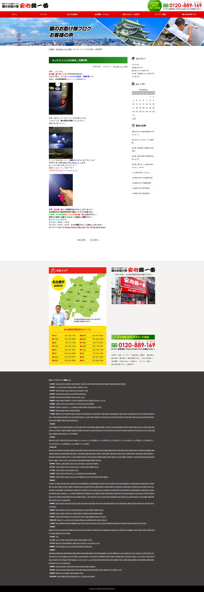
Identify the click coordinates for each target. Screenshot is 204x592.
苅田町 (125, 560)
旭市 (67, 420)
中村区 (70, 292)
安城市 (64, 493)
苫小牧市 (88, 384)
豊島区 (98, 427)
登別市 (103, 384)
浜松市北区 (68, 503)
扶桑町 (145, 497)
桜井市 (91, 513)
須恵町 (149, 560)
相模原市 (79, 457)
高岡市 (62, 467)
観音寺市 (58, 543)
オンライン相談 (145, 361)
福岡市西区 (84, 553)
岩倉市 (119, 497)
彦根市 (62, 510)
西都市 (67, 573)
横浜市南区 (92, 453)
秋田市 (67, 394)
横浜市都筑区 (147, 450)
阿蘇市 (96, 570)
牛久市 (76, 404)
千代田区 (107, 427)
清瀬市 (80, 430)
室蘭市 (107, 384)
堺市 (120, 523)
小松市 (67, 470)
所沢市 (66, 440)
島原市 (83, 566)
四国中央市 (88, 546)
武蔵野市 (69, 430)
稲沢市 (108, 497)
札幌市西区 (113, 384)
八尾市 (99, 523)
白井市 (112, 417)
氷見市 (58, 467)
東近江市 (82, 510)
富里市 (77, 417)
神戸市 (56, 530)
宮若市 (96, 560)
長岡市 (58, 463)
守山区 (91, 283)
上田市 (76, 477)
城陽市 (92, 517)
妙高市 (83, 463)
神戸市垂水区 (112, 530)
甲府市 (67, 473)
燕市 (91, 463)
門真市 (144, 523)
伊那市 (101, 477)
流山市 (142, 414)
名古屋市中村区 (77, 487)
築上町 (68, 563)
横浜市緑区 (84, 453)
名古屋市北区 (68, 490)
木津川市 (103, 517)
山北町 (79, 460)
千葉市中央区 (123, 414)
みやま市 (79, 560)
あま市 (59, 500)
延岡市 (58, 573)
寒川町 (51, 460)
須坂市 (67, 477)
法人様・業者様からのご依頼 (141, 73)
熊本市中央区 (75, 570)
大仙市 (72, 394)
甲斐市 (62, 473)
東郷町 (59, 497)
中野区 (126, 427)
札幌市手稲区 (121, 384)
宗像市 (112, 556)
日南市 (81, 573)
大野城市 (117, 556)
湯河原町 (98, 460)
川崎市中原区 (121, 453)
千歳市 (83, 384)
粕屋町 (116, 560)
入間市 (62, 440)
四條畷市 (74, 523)
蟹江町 (68, 500)
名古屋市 (51, 483)
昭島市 (56, 434)
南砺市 (92, 467)
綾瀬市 (105, 457)
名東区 (97, 292)
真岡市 (85, 407)
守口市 (139, 523)
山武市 (144, 417)
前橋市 (62, 410)
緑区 (90, 310)
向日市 (72, 517)
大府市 (136, 493)
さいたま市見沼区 (102, 440)
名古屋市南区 (144, 490)
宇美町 (120, 560)
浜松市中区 (99, 503)
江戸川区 (75, 427)
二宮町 (60, 460)
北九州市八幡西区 (112, 553)
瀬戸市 (127, 493)
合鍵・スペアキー (124, 355)
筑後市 (65, 560)
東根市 (69, 397)
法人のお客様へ (147, 358)
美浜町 (84, 497)
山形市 (78, 397)
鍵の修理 (150, 355)
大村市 (69, 566)
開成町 (84, 460)
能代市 (62, 394)
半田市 (146, 493)
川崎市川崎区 (105, 453)
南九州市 (87, 576)
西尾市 (74, 493)
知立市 (59, 493)
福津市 (56, 560)
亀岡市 (67, 517)
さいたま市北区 (114, 440)
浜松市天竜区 (60, 503)
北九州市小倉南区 (123, 553)
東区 (82, 290)
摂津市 (135, 523)
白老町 (98, 384)
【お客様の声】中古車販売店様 (142, 178)
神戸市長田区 (95, 530)
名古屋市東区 (106, 490)
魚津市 (72, 467)
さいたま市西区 (135, 440)
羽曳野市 (109, 523)
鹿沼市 (76, 407)
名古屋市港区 (117, 487)
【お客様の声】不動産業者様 (141, 183)
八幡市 (87, 517)
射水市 (76, 467)
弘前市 (75, 387)
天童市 (73, 397)
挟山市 (71, 440)
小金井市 (93, 430)
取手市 (81, 404)
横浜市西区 (65, 453)
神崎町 (59, 420)
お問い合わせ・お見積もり (128, 361)
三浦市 (74, 457)
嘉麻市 (74, 560)
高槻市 (69, 523)
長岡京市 (77, 517)
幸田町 (64, 497)
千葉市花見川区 (87, 414)
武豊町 (79, 497)
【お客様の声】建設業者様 (141, 193)
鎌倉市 (64, 457)
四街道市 (78, 414)
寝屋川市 (63, 523)
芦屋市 (53, 533)
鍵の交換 (135, 355)
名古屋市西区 (144, 483)
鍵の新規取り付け (134, 358)
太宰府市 (128, 556)
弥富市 (54, 500)
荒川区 (60, 427)
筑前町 (144, 560)
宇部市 (76, 540)
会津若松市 (80, 400)
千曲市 (72, 477)
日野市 (149, 430)
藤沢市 (114, 457)
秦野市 (125, 457)
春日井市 (93, 497)
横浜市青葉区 (71, 450)
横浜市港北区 (113, 450)
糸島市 (108, 556)
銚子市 (76, 420)
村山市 (58, 397)
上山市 (83, 397)
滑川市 (67, 467)
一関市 (86, 390)
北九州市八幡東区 (61, 556)
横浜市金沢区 (96, 450)
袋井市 (54, 507)
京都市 (58, 517)
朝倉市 (51, 560)
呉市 (57, 537)
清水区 (117, 503)
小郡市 (143, 556)
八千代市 (87, 417)
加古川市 (63, 533)
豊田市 (112, 493)
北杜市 (58, 473)
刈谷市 (93, 493)
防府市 (81, 540)
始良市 (59, 576)
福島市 (62, 400)
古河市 (67, 404)
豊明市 (98, 493)
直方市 (152, 556)
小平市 (105, 430)
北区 (80, 285)
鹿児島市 (74, 576)
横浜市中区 (58, 453)
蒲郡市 (79, 493)
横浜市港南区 (104, 450)
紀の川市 (72, 520)
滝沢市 (58, 390)
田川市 (60, 560)
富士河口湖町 (87, 473)
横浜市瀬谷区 (129, 450)
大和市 (89, 457)
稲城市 (125, 430)
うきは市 (90, 560)
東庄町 (71, 420)
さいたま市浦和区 (63, 444)
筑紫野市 (102, 556)
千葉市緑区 (130, 414)
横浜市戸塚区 (138, 450)
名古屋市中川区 (104, 483)
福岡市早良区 (77, 553)
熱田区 (78, 301)
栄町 (130, 417)
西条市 (76, 546)
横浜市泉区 (87, 450)
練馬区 (121, 427)
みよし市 (69, 493)
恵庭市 (78, 384)
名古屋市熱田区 (124, 483)
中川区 (69, 299)
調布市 (59, 430)
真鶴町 (93, 460)
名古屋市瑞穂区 (124, 490)
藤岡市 (78, 410)
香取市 (64, 420)
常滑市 (150, 493)
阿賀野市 (96, 463)
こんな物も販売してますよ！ (141, 172)
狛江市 (54, 430)
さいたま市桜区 (74, 444)
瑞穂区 (84, 301)
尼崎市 (57, 533)
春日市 (97, 556)
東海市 (132, 493)
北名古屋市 (129, 497)
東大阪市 (94, 523)
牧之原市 (144, 503)
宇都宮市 (58, 407)
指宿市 (93, 576)
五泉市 (72, 463)
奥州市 (81, 390)
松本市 (92, 477)
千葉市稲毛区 (96, 414)
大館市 (58, 394)
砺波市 (87, 467)
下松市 (90, 540)
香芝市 (79, 513)
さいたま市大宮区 (124, 440)
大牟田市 (91, 556)
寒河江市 (63, 397)
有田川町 (104, 520)
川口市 (57, 440)
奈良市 (58, 513)
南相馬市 (68, 400)
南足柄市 (142, 457)
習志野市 (68, 414)
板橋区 (93, 427)
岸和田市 (125, 523)
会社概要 (114, 361)
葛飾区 (56, 427)
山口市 (58, 540)
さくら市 (70, 407)
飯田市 (106, 477)
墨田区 (70, 427)
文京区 (88, 427)
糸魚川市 (77, 463)
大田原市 (64, 407)
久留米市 (81, 556)
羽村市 (60, 434)
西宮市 (149, 530)
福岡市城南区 (102, 553)
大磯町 (56, 460)
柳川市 (123, 556)
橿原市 (101, 513)
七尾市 (58, 470)
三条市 (87, 463)
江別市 (58, 384)
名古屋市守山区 (136, 487)
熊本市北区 (59, 570)
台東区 (65, 427)
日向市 (62, 573)
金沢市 (62, 470)
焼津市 (139, 503)
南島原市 (92, 566)
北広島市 (68, 384)
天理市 (75, 513)
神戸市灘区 (69, 530)
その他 (134, 76)
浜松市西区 (91, 503)
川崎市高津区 (130, 453)
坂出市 (79, 543)
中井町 (65, 460)
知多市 (141, 493)
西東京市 (75, 430)
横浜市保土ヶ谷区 (75, 453)
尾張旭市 (114, 497)
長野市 (62, 477)
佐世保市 (58, 566)
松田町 (74, 460)
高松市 (84, 543)
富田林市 (115, 523)
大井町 (70, 460)
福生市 (65, 434)
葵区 (121, 503)
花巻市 (72, 390)
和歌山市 (83, 520)
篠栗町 (134, 560)
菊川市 (150, 503)
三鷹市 (64, 430)
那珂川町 (106, 560)
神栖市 (92, 404)
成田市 (134, 417)
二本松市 (74, 400)
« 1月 (134, 118)
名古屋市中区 (65, 483)
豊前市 (100, 560)
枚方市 (58, 523)
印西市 (127, 417)
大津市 (67, 510)
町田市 (134, 430)
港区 (69, 306)
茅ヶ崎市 (119, 457)
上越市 (62, 463)
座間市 (100, 457)
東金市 (151, 414)
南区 (82, 306)
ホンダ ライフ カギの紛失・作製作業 (69, 60)
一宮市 (88, 497)
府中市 (120, 430)
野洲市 (76, 510)
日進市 (116, 493)
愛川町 (152, 457)
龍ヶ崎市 (86, 404)
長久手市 (122, 493)
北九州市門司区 (146, 553)
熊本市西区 (66, 570)
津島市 (150, 497)
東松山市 (51, 440)
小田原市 (136, 457)
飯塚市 (86, 556)
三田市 (135, 530)
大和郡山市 (68, 513)
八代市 (120, 570)
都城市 (76, 573)
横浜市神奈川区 (54, 450)
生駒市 (62, 513)
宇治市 (83, 517)
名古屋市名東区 (98, 487)
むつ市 (58, 387)
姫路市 (51, 530)
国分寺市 (110, 430)
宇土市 (110, 570)
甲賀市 (101, 510)
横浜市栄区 (121, 450)
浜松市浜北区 (76, 503)
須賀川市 (92, 400)
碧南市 (107, 493)
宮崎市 (72, 573)
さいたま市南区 (84, 444)
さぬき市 (89, 543)
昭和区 (85, 296)
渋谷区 (130, 427)
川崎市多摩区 (148, 453)
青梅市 (76, 434)
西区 (75, 285)
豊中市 (89, 523)
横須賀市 (59, 457)
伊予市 (58, 546)
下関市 (62, 540)
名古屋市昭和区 (83, 483)
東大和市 (139, 430)
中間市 (70, 560)
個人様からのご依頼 (120, 67)
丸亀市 (75, 543)
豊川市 (84, 493)
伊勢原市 (130, 457)
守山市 (72, 510)
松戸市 (137, 414)
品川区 (140, 427)
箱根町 (88, 460)
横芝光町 (149, 417)
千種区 (88, 292)
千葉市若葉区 (114, 414)
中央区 (113, 427)
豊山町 (136, 497)
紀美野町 (89, 520)
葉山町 (147, 457)
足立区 (51, 427)
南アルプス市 (74, 473)
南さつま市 (80, 576)
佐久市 (87, 477)
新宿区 (102, 427)
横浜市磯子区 (79, 450)
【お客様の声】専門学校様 (141, 188)
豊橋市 (88, 493)
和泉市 (130, 523)
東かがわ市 (96, 543)
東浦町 (68, 497)
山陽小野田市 (69, 540)
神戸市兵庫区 (86, 530)
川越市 (76, 440)
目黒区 (135, 427)
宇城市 (115, 570)
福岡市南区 (59, 553)
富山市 (97, 467)
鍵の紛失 (123, 358)
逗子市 (69, 457)
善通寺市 (69, 543)
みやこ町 (58, 563)
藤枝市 (130, 503)
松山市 (67, 546)
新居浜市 (82, 546)
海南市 (94, 520)
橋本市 (59, 520)
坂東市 (72, 404)
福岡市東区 (52, 553)
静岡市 (113, 503)
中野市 (58, 477)
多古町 (54, 420)
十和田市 (80, 387)
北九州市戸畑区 (73, 556)
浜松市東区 (84, 503)
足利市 (90, 407)
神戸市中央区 (77, 530)
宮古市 (67, 390)
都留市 (94, 473)
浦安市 (92, 417)
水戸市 (62, 404)
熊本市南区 (90, 570)
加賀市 (72, 470)
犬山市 (99, 497)
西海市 (64, 566)
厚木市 (84, 457)
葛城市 (96, 513)
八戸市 (85, 387)
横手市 (76, 394)
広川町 (64, 563)
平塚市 (109, 457)
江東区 (80, 427)
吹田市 (79, 523)
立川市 (145, 430)
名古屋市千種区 (57, 487)
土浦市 (58, 404)
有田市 (99, 520)
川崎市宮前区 (139, 453)
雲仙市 (78, 566)
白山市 (76, 470)
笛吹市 (81, 473)
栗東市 (92, 510)
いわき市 (103, 400)
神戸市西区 (120, 530)
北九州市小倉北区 (135, 553)
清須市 (124, 497)
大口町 (141, 497)
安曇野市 (82, 477)
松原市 (104, 523)
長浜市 (58, 510)
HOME (51, 49)
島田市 (135, 503)
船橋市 (58, 414)
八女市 (138, 556)
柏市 (116, 417)
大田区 (144, 427)
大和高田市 (85, 513)
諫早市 (73, 566)
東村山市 (99, 430)
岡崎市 (54, 493)
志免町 (111, 560)
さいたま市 (81, 440)
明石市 (68, 533)
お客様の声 (135, 67)
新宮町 (53, 563)
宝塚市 (145, 530)
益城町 (106, 570)
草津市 (87, 510)
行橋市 (134, 556)
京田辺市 (97, 517)
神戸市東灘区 (129, 530)
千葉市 (54, 417)
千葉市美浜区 (105, 414)
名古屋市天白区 (86, 490)
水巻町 (139, 560)
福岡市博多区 (68, 553)
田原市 (54, 497)
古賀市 (148, 556)
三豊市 (64, 543)
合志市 (101, 570)
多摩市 (129, 430)
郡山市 (87, 400)
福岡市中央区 (93, 553)
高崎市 (58, 410)
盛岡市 (62, 390)
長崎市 (87, 566)
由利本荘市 (82, 394)
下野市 (99, 407)
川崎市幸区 (113, 453)
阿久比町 (73, 497)
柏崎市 (67, 463)
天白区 (92, 301)
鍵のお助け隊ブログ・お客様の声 (122, 364)
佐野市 (81, 407)
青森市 (70, 387)
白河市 (97, 400)
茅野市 (97, 477)
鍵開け (142, 355)
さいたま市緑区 (146, 440)
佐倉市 (73, 414)
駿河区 (125, 503)
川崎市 (98, 453)
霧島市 (64, 576)
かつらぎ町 (65, 520)
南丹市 (62, 517)
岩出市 (77, 520)
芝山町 (139, 417)
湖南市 (97, 510)
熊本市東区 (82, 570)
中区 (78, 293)
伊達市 (93, 384)
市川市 (62, 414)
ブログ (134, 64)
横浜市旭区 (62, 450)
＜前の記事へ (81, 240)
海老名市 (94, 457)
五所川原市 (63, 387)
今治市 (72, 546)
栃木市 (95, 407)
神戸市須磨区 (104, 530)
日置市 (69, 576)
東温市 (62, 546)
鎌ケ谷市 (107, 417)
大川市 (85, 560)
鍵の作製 (114, 358)
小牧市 (104, 497)
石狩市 (62, 384)
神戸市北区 (61, 530)
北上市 (76, 390)
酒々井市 (71, 417)
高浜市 (102, 493)
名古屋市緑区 (59, 490)
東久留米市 (86, 430)
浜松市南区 (106, 503)
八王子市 (70, 434)
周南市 (85, 540)
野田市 (146, 414)
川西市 (140, 530)
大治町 (64, 500)
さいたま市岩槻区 (91, 440)
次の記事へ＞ (95, 240)
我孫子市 (121, 417)
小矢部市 (82, 467)
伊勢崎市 (72, 410)
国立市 (115, 430)
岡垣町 (130, 560)
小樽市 (73, 384)
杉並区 (149, 427)
